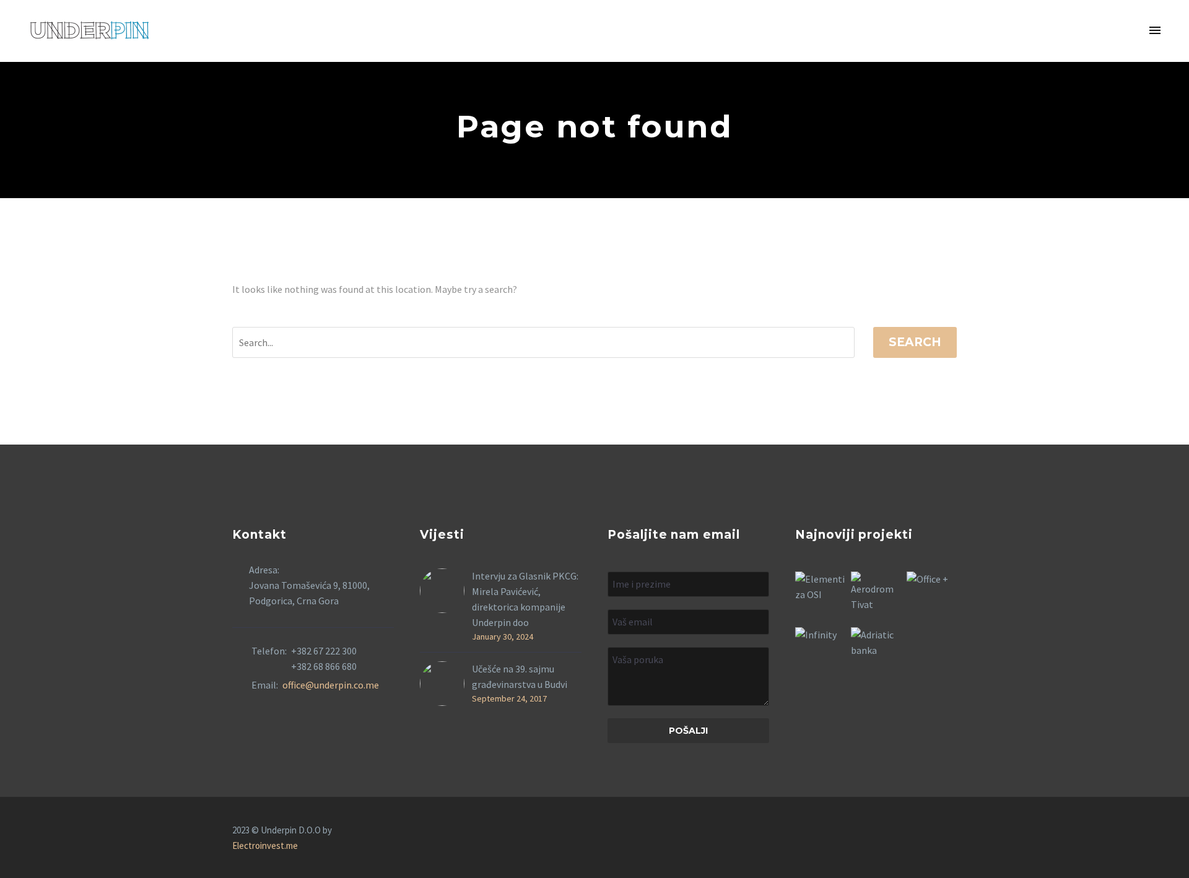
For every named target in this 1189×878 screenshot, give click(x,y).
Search (915, 342)
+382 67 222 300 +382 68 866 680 (324, 658)
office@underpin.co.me (330, 685)
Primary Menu (1155, 31)
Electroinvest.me (265, 845)
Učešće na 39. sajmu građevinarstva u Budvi (519, 676)
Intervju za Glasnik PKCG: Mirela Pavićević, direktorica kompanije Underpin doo (525, 599)
